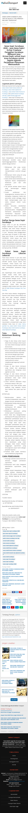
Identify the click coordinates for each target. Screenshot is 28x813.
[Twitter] (17, 592)
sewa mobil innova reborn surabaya (12, 550)
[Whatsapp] (21, 607)
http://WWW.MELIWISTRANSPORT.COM (11, 637)
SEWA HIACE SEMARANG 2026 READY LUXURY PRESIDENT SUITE (17, 672)
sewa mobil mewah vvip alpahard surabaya (14, 553)
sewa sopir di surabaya (9, 559)
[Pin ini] (12, 607)
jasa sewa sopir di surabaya (10, 533)
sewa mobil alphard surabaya (10, 545)
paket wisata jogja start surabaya (12, 536)
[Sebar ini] (4, 607)
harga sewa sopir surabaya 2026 (11, 531)
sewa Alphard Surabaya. (9, 330)
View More (14, 699)
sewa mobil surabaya (8, 556)
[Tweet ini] (8, 607)
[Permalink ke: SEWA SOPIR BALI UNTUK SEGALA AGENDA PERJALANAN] (5, 662)
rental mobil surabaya (8, 540)
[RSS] (4, 594)
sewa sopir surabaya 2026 (9, 564)
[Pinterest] (20, 592)
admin (17, 614)
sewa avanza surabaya (9, 543)
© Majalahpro (4, 731)
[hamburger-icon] (25, 2)
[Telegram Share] (17, 607)
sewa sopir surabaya (8, 561)
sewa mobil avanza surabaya (16, 328)
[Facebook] (13, 592)
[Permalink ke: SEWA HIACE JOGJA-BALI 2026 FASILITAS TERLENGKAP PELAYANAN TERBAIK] (5, 656)
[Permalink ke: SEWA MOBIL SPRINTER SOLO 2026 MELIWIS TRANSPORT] (5, 667)
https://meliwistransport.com (17, 781)
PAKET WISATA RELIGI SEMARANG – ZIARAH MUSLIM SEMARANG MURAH (20, 601)
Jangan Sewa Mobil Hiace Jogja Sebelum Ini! (12, 715)
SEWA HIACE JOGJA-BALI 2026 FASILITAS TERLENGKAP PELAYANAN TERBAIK (17, 656)
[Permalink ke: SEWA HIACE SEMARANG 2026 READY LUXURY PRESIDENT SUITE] (5, 672)
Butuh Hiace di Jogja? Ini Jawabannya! (10, 712)
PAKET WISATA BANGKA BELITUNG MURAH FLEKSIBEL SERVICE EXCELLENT (7, 601)
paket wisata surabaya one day (11, 538)
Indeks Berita (11, 731)
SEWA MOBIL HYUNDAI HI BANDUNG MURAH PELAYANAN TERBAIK (18, 649)
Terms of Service (19, 731)
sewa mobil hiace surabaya (10, 548)
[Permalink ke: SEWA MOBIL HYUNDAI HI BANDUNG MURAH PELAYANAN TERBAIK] (5, 650)
